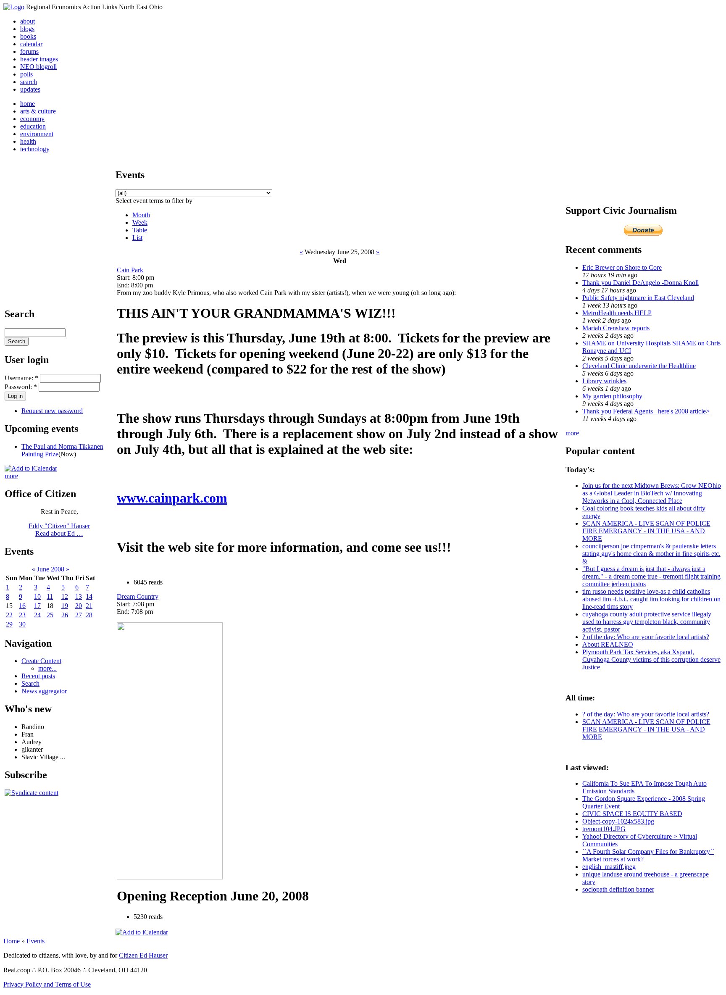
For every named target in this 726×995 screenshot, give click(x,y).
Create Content (41, 660)
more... (47, 668)
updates (30, 89)
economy (32, 118)
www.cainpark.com (172, 497)
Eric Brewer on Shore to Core (622, 267)
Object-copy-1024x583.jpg (618, 821)
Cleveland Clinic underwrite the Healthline (639, 365)
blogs (27, 28)
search (28, 81)
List (137, 237)
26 (64, 615)
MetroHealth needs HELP (617, 312)
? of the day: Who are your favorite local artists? (645, 636)
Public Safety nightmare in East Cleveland (638, 297)
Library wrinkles (604, 380)
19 (64, 605)
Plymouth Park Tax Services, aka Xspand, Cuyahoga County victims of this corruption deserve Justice (651, 659)
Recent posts (38, 675)
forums (29, 51)
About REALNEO (607, 644)
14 (89, 596)
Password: (21, 386)
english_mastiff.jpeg (609, 866)
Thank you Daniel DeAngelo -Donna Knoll (640, 282)
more (11, 475)
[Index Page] (13, 7)
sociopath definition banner (618, 889)
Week (139, 222)
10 (37, 596)
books (28, 36)
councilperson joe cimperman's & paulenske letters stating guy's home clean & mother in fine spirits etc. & (651, 553)
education (33, 126)
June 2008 (50, 569)
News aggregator (44, 691)
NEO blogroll (38, 66)
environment (36, 133)
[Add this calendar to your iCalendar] (31, 468)
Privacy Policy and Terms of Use (47, 984)
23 (22, 615)
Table (139, 230)
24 (37, 615)
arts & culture (38, 111)
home (27, 103)
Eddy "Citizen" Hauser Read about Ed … (59, 529)
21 (89, 605)
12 (64, 596)
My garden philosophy (612, 396)
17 (37, 605)
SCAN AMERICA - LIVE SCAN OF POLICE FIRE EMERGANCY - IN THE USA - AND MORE (646, 531)
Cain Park (130, 270)
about (27, 21)
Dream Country (137, 596)
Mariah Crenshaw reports (616, 328)
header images (39, 59)
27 (78, 615)
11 (50, 596)
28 (89, 615)
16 (22, 605)
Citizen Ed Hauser (143, 955)
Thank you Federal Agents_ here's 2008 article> (646, 411)
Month (141, 214)
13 (78, 596)
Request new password (52, 410)
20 (78, 605)
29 (9, 624)
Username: (21, 378)
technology (35, 149)
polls (26, 74)
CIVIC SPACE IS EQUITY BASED (632, 813)
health (28, 141)
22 (9, 615)
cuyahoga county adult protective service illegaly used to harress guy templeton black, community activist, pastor (646, 622)
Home (11, 941)
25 (50, 615)
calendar (31, 43)
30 (22, 624)
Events (35, 941)
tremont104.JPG (604, 828)
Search (30, 683)
